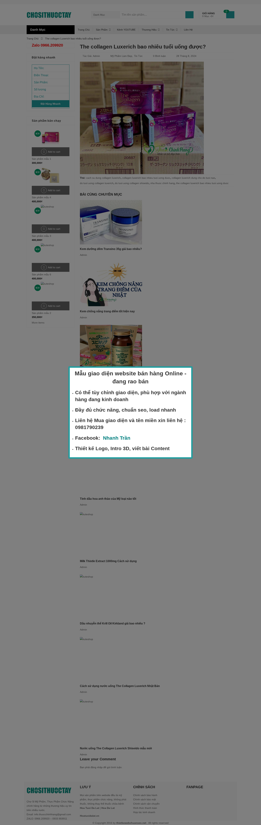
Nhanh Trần (116, 438)
